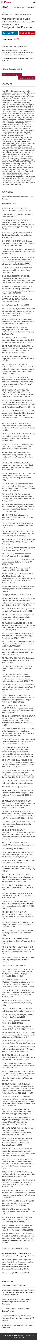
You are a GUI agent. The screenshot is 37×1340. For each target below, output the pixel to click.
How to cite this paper (27, 33)
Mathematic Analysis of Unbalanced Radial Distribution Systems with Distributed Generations (17, 1302)
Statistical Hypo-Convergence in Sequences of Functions (18, 1326)
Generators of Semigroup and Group (15, 1285)
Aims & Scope (19, 7)
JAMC (4, 7)
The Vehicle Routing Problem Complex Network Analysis (16, 1310)
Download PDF (8, 33)
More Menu (30, 7)
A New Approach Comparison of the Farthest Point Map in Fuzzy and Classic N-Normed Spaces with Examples (18, 1292)
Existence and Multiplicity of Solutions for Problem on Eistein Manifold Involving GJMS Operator (18, 1318)
